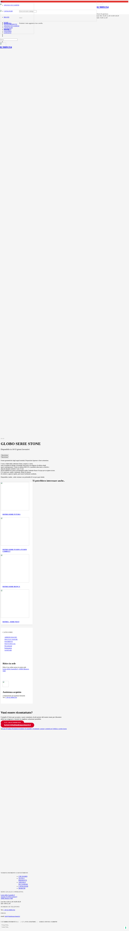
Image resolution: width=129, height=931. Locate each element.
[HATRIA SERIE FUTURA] (15, 510)
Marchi (22, 888)
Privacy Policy (5, 925)
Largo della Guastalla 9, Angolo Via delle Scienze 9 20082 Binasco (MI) (9, 896)
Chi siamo (23, 876)
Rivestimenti (8, 646)
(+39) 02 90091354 (11, 697)
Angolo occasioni (23, 883)
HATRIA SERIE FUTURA (11, 514)
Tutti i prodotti (23, 879)
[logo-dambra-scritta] (48, 21)
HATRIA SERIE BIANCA (11, 586)
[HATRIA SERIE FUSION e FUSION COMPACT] (15, 545)
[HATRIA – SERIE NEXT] (15, 617)
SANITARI (8, 650)
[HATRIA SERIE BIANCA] (15, 582)
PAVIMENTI (9, 641)
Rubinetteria (8, 648)
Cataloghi (23, 886)
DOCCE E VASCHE (11, 639)
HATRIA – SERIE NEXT (11, 622)
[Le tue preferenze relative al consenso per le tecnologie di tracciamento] (125, 927)
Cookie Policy (5, 927)
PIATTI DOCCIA (10, 644)
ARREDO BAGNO (11, 637)
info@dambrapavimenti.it (12, 916)
